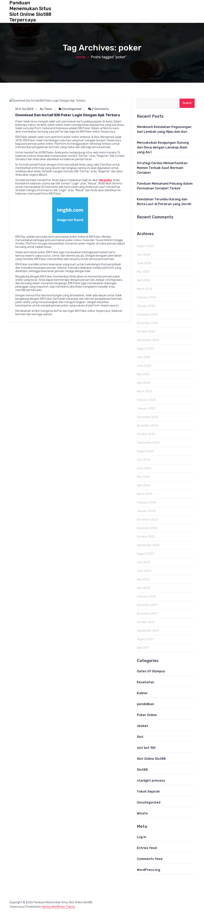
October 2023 (146, 536)
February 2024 (146, 502)
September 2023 (148, 545)
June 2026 (144, 263)
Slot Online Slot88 (151, 759)
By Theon (46, 109)
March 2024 (144, 494)
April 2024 (143, 485)
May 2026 (143, 271)
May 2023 (143, 579)
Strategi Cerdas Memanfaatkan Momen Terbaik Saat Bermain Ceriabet (162, 167)
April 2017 (143, 647)
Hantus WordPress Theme (58, 906)
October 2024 (146, 434)
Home (81, 57)
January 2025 (146, 408)
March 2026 (144, 289)
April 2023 (143, 588)
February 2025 (146, 400)
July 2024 (143, 459)
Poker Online (147, 715)
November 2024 (147, 425)
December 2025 (147, 314)
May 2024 (143, 477)
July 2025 (143, 357)
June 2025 (144, 365)
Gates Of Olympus (151, 671)
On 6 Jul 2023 (24, 109)
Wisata (142, 813)
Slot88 (142, 770)
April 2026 (143, 280)
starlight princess (151, 780)
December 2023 (147, 519)
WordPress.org (148, 870)
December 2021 (147, 605)
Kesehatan (145, 682)
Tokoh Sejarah (148, 791)
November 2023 (147, 528)
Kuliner (142, 693)
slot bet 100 (146, 748)
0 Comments (100, 109)
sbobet (142, 726)
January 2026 (146, 306)
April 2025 (143, 383)
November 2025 (147, 323)
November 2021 (147, 613)
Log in (141, 837)
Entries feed (147, 848)
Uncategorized (71, 109)
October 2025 (146, 331)
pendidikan (145, 704)
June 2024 (144, 468)
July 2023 (143, 562)
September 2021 (148, 630)
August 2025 (145, 348)
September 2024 (148, 442)
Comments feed (149, 859)
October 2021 (146, 622)
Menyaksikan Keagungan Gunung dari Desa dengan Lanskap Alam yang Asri (163, 147)
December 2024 (147, 417)
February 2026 (146, 297)
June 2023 (144, 571)
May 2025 (143, 374)
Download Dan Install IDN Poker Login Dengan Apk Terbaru (67, 115)
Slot (140, 737)
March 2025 (144, 391)
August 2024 (145, 451)
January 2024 (146, 511)
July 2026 (143, 254)
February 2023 (146, 596)
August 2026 (145, 246)
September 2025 (148, 340)
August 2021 (145, 639)
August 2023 (145, 553)
